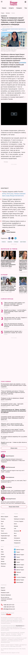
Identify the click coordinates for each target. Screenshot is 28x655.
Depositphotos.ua (20, 625)
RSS (17, 574)
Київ (2, 549)
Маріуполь (3, 563)
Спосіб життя (4, 533)
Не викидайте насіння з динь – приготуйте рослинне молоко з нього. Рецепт (12, 404)
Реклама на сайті (5, 592)
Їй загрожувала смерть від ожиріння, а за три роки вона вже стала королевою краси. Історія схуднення (8, 288)
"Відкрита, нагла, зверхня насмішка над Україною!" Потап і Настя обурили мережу (12, 424)
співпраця (16, 241)
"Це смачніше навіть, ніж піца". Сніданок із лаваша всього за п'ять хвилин (15, 318)
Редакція (3, 590)
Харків (2, 559)
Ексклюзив (16, 530)
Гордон (2, 13)
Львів (2, 551)
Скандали (19, 8)
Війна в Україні (4, 516)
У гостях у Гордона (18, 521)
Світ (2, 523)
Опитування (17, 538)
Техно (2, 530)
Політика (3, 519)
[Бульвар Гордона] (13, 3)
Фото (15, 533)
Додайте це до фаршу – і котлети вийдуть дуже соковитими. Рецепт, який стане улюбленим (15, 311)
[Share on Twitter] (12, 238)
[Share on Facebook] (9, 238)
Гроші (2, 521)
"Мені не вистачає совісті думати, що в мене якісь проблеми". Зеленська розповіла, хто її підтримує (14, 304)
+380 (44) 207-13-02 (8, 607)
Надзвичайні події (5, 535)
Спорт (2, 526)
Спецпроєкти (17, 542)
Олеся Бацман (19, 567)
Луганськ (3, 566)
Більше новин (14, 448)
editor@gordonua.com (9, 609)
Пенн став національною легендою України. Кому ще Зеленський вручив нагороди (14, 325)
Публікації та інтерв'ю (19, 519)
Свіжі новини (6, 381)
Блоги (3, 451)
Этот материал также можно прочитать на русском (14, 29)
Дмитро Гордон (20, 549)
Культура (3, 528)
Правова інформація (6, 595)
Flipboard (18, 572)
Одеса (2, 554)
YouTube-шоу (17, 540)
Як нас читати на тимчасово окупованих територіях (6, 599)
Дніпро (2, 561)
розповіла (22, 62)
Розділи (16, 513)
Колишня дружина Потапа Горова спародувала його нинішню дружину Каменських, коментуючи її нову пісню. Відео (8, 263)
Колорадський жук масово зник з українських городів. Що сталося (13, 332)
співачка (4, 241)
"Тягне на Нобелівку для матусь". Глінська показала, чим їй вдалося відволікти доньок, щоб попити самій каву (13, 392)
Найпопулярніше (7, 299)
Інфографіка (4, 538)
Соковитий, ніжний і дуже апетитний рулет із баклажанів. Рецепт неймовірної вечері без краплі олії (13, 418)
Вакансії (3, 587)
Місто (2, 546)
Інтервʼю (11, 8)
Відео (15, 535)
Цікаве (2, 540)
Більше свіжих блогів (14, 506)
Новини (4, 8)
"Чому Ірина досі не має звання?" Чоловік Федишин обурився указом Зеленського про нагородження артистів (13, 431)
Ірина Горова (23, 241)
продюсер (10, 241)
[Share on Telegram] (15, 238)
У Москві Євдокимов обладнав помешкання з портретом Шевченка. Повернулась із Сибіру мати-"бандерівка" (13, 460)
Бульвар (8, 13)
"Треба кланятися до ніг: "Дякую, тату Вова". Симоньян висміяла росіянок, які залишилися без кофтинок (13, 411)
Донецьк (3, 556)
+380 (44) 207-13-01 (8, 604)
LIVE (15, 528)
